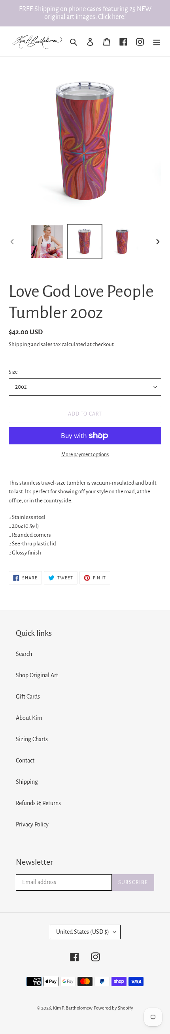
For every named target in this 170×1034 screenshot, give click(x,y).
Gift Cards (28, 696)
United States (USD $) (82, 932)
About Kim (29, 718)
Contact (25, 760)
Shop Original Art (37, 675)
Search (24, 654)
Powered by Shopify (113, 1008)
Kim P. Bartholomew (73, 1008)
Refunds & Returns (38, 803)
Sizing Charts (32, 739)
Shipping (19, 344)
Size (13, 372)
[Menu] (156, 41)
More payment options (85, 454)
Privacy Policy (32, 824)
